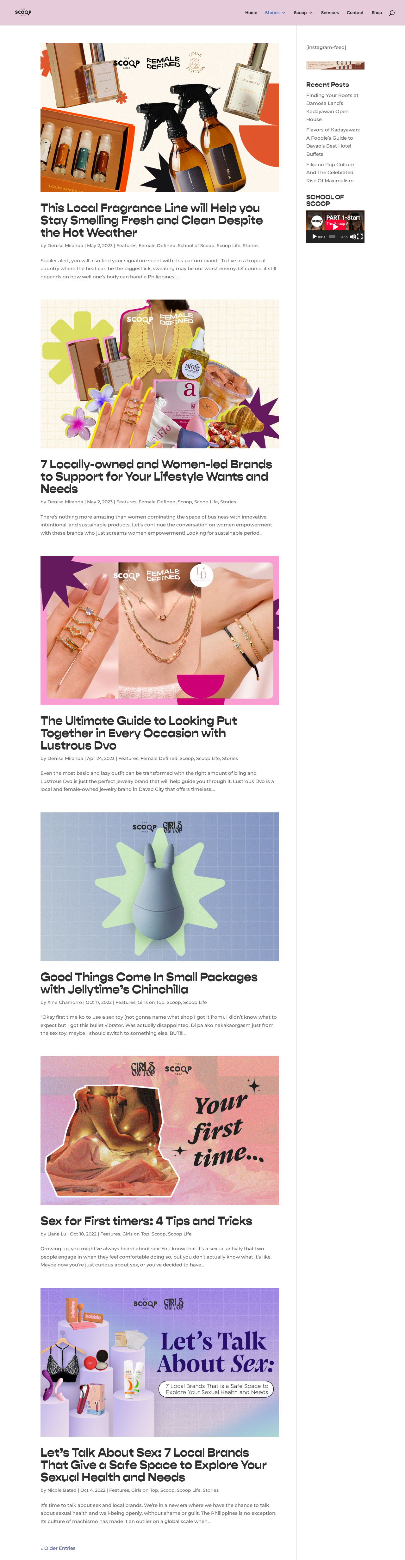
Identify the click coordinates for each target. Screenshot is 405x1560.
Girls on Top (151, 1002)
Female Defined (157, 245)
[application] (335, 226)
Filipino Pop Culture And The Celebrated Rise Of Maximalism (330, 172)
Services (330, 12)
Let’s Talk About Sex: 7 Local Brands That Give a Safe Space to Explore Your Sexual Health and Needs (153, 1465)
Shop (377, 12)
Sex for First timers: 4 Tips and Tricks (146, 1221)
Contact (355, 12)
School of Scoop (196, 245)
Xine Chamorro (64, 1002)
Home (251, 12)
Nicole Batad (62, 1490)
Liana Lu (56, 1234)
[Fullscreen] (360, 237)
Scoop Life (228, 245)
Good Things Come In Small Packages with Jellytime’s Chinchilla (149, 983)
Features (126, 245)
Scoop (300, 12)
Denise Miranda (65, 245)
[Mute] (353, 237)
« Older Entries (58, 1548)
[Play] (314, 237)
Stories (272, 12)
